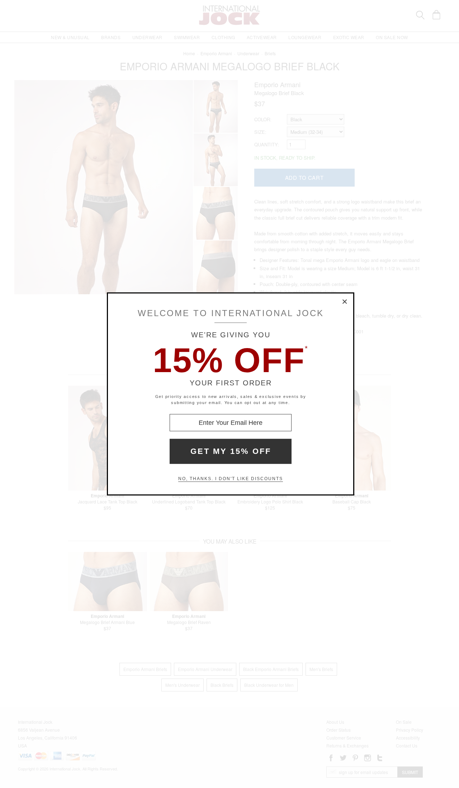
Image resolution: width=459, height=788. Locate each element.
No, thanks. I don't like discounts (230, 478)
